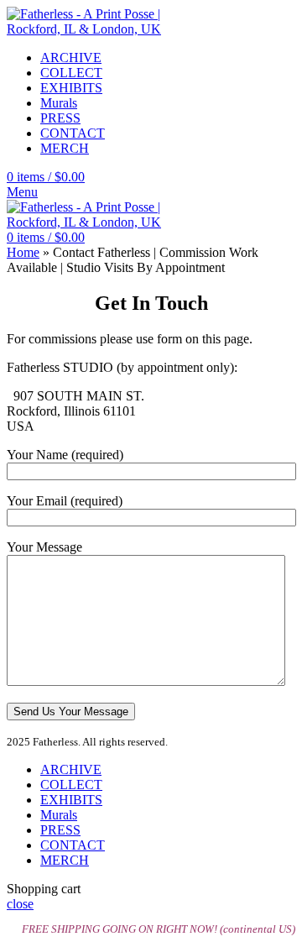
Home (23, 252)
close (20, 904)
